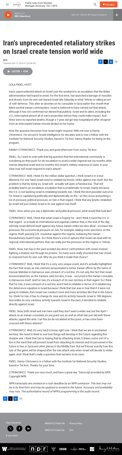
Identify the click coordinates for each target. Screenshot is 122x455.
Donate (110, 4)
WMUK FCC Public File (55, 423)
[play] (8, 15)
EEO (71, 430)
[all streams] (117, 15)
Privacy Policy (75, 423)
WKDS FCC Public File (54, 430)
